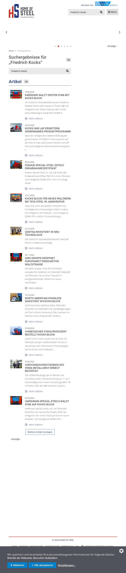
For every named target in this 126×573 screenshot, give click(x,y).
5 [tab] (67, 46)
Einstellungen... (66, 565)
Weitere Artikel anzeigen (40, 432)
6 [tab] (70, 46)
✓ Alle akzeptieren (42, 565)
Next (119, 32)
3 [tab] (61, 46)
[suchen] (101, 12)
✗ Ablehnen (17, 565)
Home (11, 50)
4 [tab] (64, 46)
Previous (6, 32)
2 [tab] (58, 46)
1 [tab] (55, 46)
